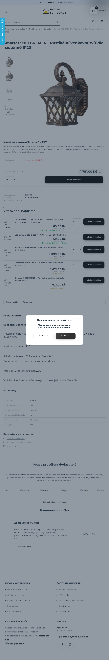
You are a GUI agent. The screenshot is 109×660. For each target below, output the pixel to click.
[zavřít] (79, 318)
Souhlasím (65, 336)
